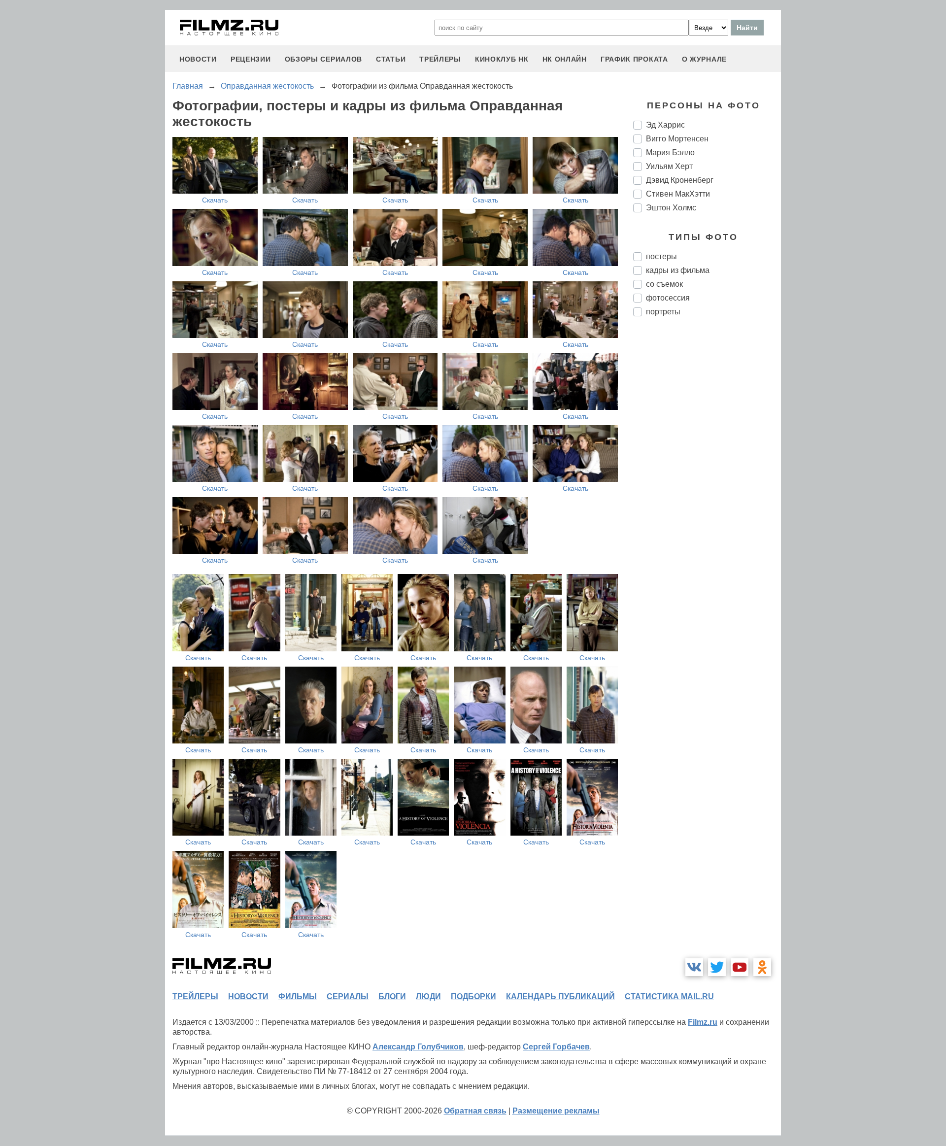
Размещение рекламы (556, 1111)
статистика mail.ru (669, 996)
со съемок (664, 284)
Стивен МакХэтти (678, 194)
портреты (663, 311)
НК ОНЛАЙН (564, 59)
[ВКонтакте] (694, 967)
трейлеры (440, 59)
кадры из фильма (678, 270)
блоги (392, 996)
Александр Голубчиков (418, 1047)
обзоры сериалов (324, 59)
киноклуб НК (502, 59)
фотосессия (668, 298)
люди (428, 996)
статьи (390, 59)
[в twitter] (717, 967)
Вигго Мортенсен (677, 139)
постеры (661, 256)
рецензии (251, 59)
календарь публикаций (560, 996)
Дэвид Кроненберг (679, 180)
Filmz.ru (702, 1022)
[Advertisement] (707, 489)
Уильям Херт (669, 166)
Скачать (215, 200)
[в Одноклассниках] (762, 967)
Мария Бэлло (670, 152)
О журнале (704, 59)
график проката (634, 59)
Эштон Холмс (671, 207)
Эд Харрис (665, 125)
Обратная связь (475, 1111)
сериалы (348, 996)
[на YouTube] (739, 967)
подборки (473, 996)
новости (198, 59)
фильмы (297, 996)
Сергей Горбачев (556, 1047)
